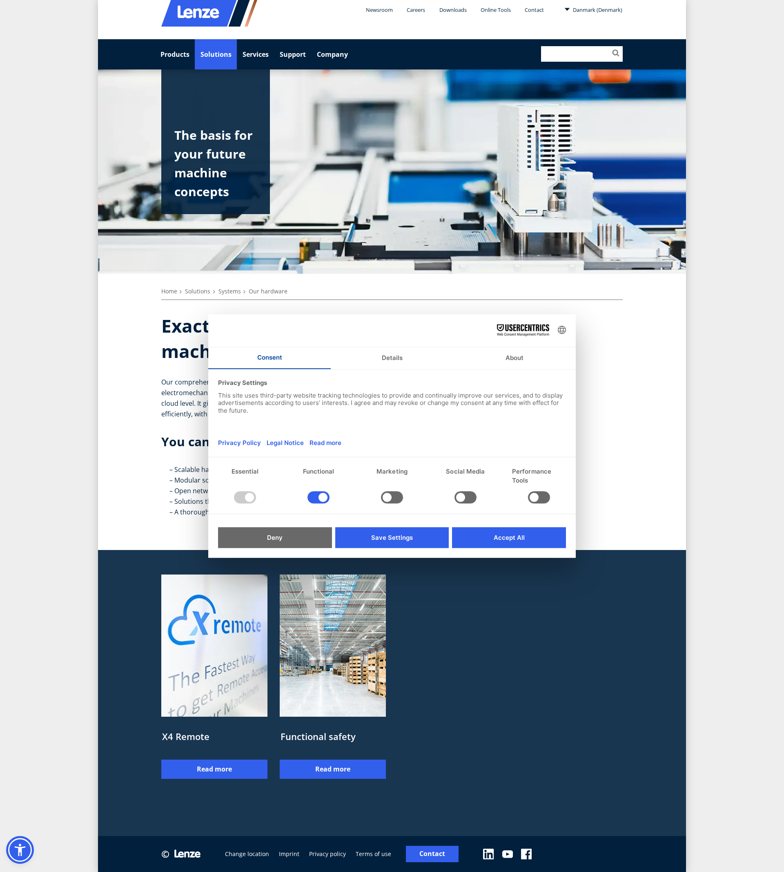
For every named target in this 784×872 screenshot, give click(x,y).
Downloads (453, 9)
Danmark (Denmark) (597, 9)
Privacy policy (327, 854)
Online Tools (496, 9)
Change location (247, 854)
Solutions (216, 54)
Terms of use (373, 854)
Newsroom (379, 9)
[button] (20, 850)
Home (169, 291)
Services (256, 54)
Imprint (289, 854)
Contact (534, 9)
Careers (416, 9)
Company (332, 54)
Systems (229, 291)
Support (293, 54)
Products (174, 54)
